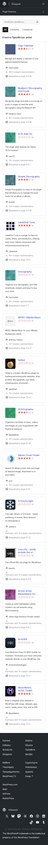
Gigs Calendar (25, 45)
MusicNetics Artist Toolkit (25, 689)
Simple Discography (29, 176)
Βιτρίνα (28, 740)
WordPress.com (10, 784)
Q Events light (25, 501)
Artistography (25, 409)
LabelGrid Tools (26, 222)
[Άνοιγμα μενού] (44, 4)
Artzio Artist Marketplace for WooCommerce (26, 593)
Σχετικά (6, 740)
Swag (29, 776)
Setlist (21, 360)
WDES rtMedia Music (29, 317)
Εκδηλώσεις (31, 767)
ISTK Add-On (25, 134)
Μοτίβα (28, 754)
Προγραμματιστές (11, 771)
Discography (25, 271)
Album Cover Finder (29, 455)
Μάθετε (6, 762)
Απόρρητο (7, 754)
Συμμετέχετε (31, 762)
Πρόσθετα (30, 749)
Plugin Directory (9, 12)
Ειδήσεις (7, 745)
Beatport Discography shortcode (30, 89)
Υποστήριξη (8, 767)
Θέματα (29, 745)
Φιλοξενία (7, 749)
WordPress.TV (9, 776)
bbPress (6, 793)
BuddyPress (8, 798)
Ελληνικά (13, 810)
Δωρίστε (29, 771)
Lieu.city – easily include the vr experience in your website (28, 551)
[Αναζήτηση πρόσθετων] (37, 22)
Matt (5, 789)
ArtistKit (22, 639)
